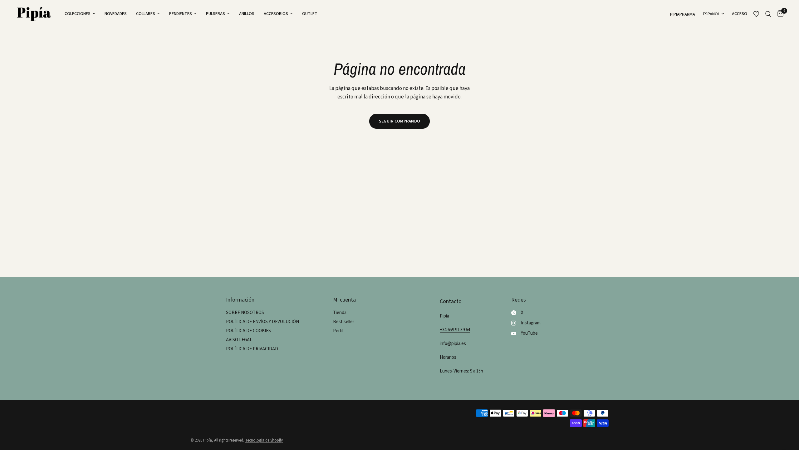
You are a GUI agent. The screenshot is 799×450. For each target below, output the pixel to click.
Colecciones (78, 14)
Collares (145, 14)
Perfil (338, 331)
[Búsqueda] (768, 14)
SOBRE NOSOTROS (245, 312)
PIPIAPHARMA (682, 14)
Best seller (343, 321)
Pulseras (215, 14)
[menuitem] (80, 13)
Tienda (339, 312)
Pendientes (180, 14)
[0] (778, 14)
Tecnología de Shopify (264, 440)
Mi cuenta (344, 300)
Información (240, 300)
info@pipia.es (453, 343)
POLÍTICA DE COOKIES (248, 331)
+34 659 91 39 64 (455, 330)
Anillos (246, 14)
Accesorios (276, 14)
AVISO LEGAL (239, 340)
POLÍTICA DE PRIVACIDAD (252, 349)
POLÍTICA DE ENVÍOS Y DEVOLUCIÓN (262, 321)
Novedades (116, 14)
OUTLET (309, 14)
